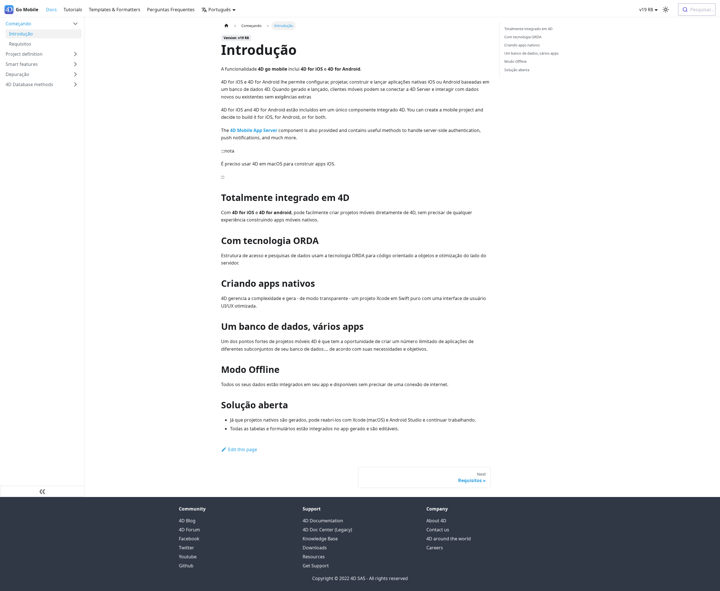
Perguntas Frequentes (171, 9)
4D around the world (448, 539)
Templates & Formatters (114, 9)
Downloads (315, 548)
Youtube (188, 557)
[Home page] (226, 25)
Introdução (21, 34)
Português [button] (219, 9)
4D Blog (187, 521)
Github (186, 566)
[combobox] (697, 9)
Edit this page (242, 449)
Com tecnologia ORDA (522, 36)
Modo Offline (515, 61)
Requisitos (20, 44)
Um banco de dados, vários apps (531, 53)
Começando (18, 24)
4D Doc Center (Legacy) (327, 530)
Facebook (189, 539)
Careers (434, 548)
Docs (51, 9)
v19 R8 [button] (646, 9)
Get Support (316, 566)
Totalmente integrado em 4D (528, 28)
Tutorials (73, 9)
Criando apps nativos (522, 45)
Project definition (24, 54)
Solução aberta (516, 69)
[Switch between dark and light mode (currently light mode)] (665, 9)
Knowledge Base (320, 539)
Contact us (437, 530)
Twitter (186, 548)
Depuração (17, 74)
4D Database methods (29, 84)
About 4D (436, 521)
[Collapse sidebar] (42, 491)
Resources (314, 557)
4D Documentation (323, 521)
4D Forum (189, 530)
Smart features (22, 64)
